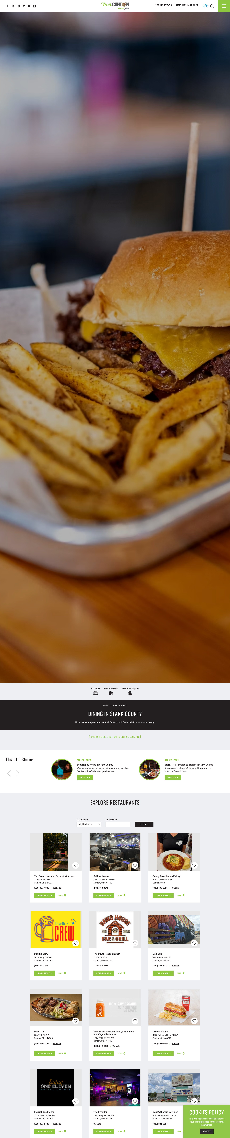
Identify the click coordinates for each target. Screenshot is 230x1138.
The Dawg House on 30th (106, 953)
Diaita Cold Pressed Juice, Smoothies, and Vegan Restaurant (113, 1033)
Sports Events (163, 6)
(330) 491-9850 (160, 1043)
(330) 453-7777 (160, 965)
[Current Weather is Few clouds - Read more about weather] (206, 6)
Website (57, 887)
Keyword (111, 819)
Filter (143, 824)
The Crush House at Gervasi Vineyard (54, 876)
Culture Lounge (101, 876)
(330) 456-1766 (41, 1043)
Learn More (43, 895)
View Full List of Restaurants (115, 736)
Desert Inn (39, 1031)
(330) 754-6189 (100, 965)
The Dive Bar (100, 1112)
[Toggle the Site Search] (212, 6)
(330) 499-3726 (160, 887)
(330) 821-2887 (160, 1123)
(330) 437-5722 (41, 1123)
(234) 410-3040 (100, 887)
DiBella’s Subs (160, 1031)
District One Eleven (44, 1112)
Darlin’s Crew (41, 953)
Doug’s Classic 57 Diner (165, 1112)
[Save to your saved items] (75, 865)
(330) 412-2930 (41, 965)
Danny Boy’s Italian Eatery (166, 876)
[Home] (115, 6)
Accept (207, 1131)
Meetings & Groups (187, 6)
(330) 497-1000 (41, 887)
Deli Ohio (157, 953)
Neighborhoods (85, 824)
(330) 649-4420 (100, 1046)
